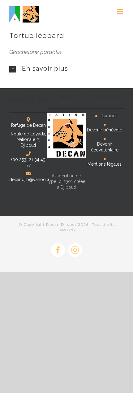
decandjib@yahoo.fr (29, 179)
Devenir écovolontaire (104, 147)
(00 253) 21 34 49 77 (28, 162)
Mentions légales (105, 164)
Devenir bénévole (104, 129)
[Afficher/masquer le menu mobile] (120, 11)
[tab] (66, 69)
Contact (109, 115)
